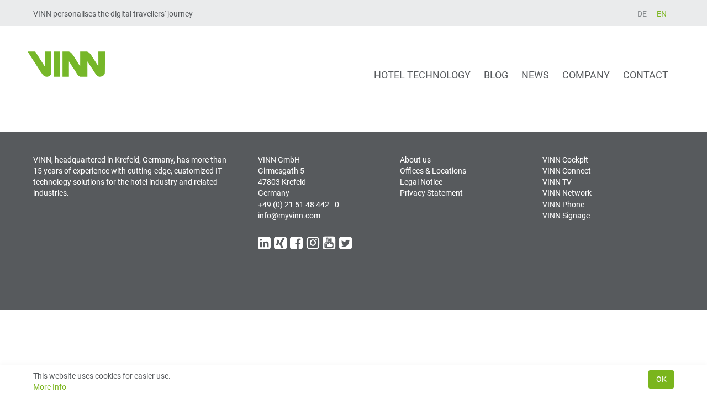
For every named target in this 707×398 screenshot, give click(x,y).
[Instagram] (314, 245)
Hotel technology (422, 75)
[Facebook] (297, 245)
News (535, 75)
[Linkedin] (265, 245)
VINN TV (557, 181)
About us (415, 159)
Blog (496, 75)
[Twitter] (346, 245)
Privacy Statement (431, 192)
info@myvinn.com (289, 215)
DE (642, 13)
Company (586, 75)
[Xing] (281, 245)
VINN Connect (566, 170)
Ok (661, 379)
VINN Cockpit (565, 159)
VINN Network (567, 192)
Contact (645, 75)
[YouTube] (330, 245)
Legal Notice (421, 181)
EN (662, 13)
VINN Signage (566, 215)
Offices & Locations (433, 170)
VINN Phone (563, 204)
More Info (49, 387)
